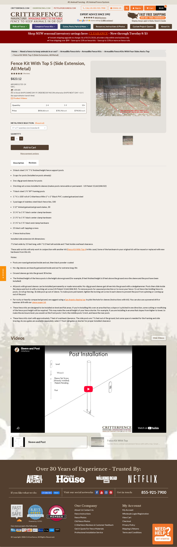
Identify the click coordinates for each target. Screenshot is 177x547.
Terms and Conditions (132, 532)
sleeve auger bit (39, 302)
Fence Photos (80, 517)
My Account (127, 510)
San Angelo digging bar (75, 299)
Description (18, 163)
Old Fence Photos (82, 521)
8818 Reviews (100, 18)
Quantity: (16, 134)
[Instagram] (106, 492)
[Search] (127, 8)
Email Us (117, 8)
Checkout (126, 521)
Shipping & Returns (130, 528)
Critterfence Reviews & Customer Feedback (94, 525)
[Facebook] (97, 492)
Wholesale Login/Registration (135, 513)
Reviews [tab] (32, 163)
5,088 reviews (106, 20)
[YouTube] (101, 492)
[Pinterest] (111, 492)
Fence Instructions (83, 513)
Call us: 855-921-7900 (95, 8)
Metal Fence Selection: (27, 123)
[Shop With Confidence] (17, 514)
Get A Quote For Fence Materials (89, 528)
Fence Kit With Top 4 (77, 249)
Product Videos (20, 98)
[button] (3, 273)
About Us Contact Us (84, 510)
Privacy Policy (128, 525)
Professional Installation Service (89, 532)
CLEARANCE (98, 33)
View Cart (126, 517)
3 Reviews (26, 73)
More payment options (29, 153)
